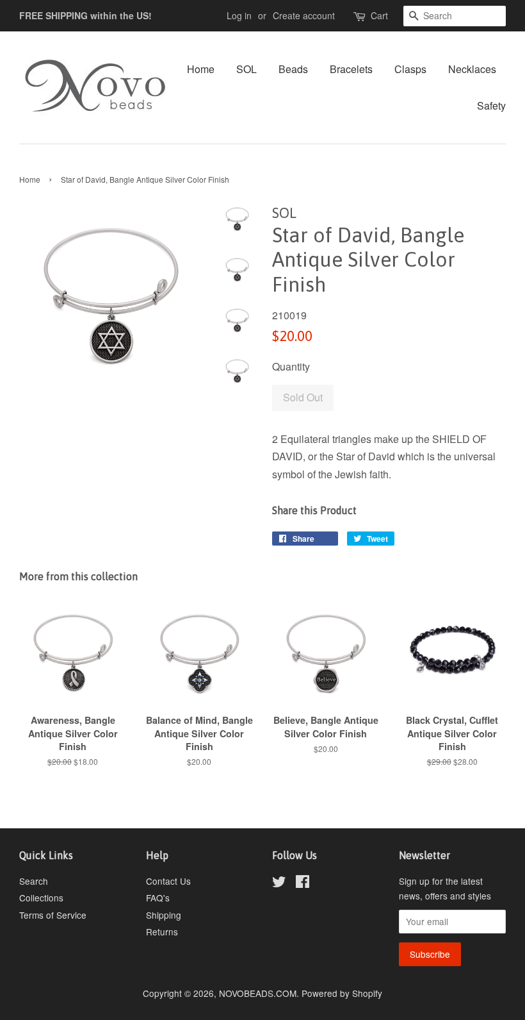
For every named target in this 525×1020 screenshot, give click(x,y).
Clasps (410, 69)
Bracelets (351, 69)
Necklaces (472, 69)
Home (200, 69)
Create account (304, 15)
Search (33, 880)
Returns (162, 931)
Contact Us (168, 880)
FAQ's (158, 897)
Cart (379, 15)
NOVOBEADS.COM (257, 993)
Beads (293, 69)
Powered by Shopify (342, 993)
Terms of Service (52, 914)
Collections (41, 897)
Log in (239, 15)
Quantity (291, 366)
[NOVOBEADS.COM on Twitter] (279, 883)
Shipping (163, 914)
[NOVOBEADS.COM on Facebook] (302, 883)
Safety (491, 105)
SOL (246, 69)
